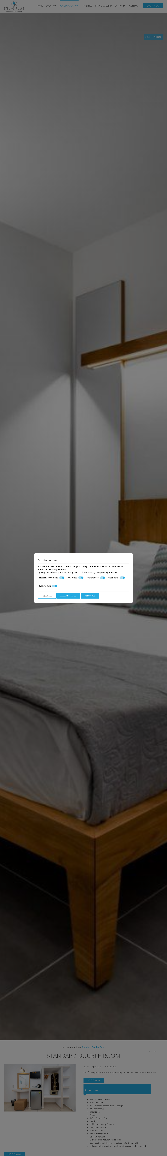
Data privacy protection (106, 572)
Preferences (93, 577)
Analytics (72, 577)
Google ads (45, 585)
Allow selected (68, 596)
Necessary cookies (48, 577)
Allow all (90, 596)
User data (113, 577)
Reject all (47, 596)
